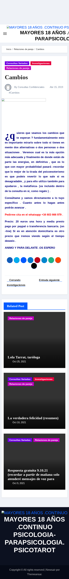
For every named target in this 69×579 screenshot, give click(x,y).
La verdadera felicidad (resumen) (33, 418)
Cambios (16, 77)
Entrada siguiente (49, 280)
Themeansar (34, 574)
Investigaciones (41, 63)
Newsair (50, 569)
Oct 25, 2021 (19, 361)
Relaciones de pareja (17, 68)
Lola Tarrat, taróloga (24, 357)
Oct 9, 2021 (19, 483)
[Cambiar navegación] (5, 34)
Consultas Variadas (17, 63)
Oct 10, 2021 (19, 422)
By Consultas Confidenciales (29, 87)
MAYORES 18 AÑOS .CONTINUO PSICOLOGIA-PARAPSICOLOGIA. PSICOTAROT (34, 535)
